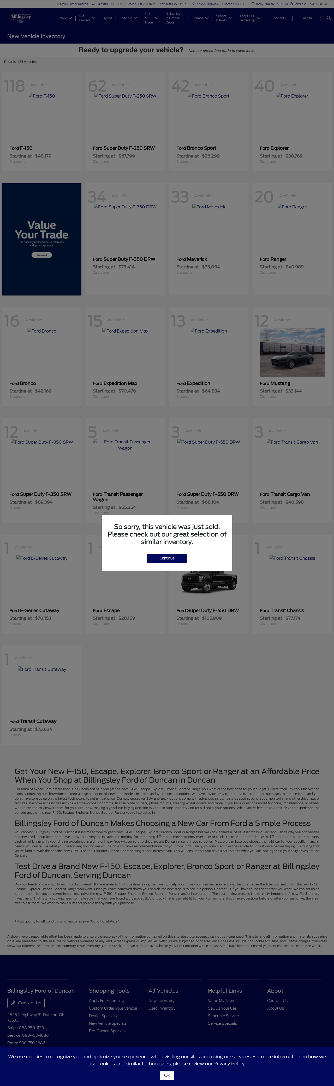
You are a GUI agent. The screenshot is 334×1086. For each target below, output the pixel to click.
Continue (167, 558)
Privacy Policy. (229, 1063)
